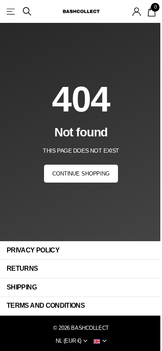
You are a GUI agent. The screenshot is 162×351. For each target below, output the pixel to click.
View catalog (11, 11)
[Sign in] (137, 12)
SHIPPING (22, 287)
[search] (27, 11)
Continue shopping (81, 174)
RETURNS (22, 268)
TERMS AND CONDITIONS (46, 305)
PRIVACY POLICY (33, 250)
